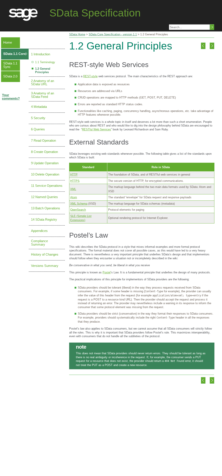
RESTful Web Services (96, 129)
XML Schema (78, 203)
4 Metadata (39, 106)
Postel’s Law (88, 235)
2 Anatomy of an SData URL (42, 82)
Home (7, 42)
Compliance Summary (39, 242)
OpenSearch (78, 209)
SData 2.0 (10, 76)
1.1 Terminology (45, 62)
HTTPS (75, 180)
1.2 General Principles (42, 70)
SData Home (77, 34)
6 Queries (38, 129)
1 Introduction (40, 54)
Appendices (39, 231)
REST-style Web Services (109, 65)
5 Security (38, 118)
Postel (107, 272)
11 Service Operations (46, 185)
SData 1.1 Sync (10, 65)
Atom (73, 197)
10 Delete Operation (45, 174)
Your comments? (11, 96)
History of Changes (44, 254)
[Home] (24, 13)
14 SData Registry (44, 219)
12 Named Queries (44, 197)
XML (73, 189)
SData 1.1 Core (14, 54)
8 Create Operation (44, 152)
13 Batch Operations (45, 208)
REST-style (90, 76)
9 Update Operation (45, 163)
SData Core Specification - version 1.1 (113, 34)
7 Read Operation (43, 140)
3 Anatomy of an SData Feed (42, 95)
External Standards (99, 142)
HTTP (74, 174)
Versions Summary (44, 266)
